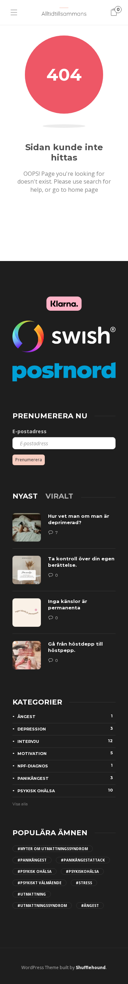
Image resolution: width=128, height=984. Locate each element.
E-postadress (29, 431)
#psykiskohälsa (82, 871)
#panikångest (32, 860)
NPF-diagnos (65, 765)
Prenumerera (28, 460)
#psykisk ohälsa (34, 871)
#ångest (90, 905)
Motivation (65, 753)
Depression (65, 729)
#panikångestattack (83, 860)
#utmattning (31, 894)
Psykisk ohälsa (65, 790)
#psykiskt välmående (39, 882)
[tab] (25, 496)
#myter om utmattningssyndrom (52, 848)
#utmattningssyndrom (42, 905)
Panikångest (65, 778)
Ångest (65, 716)
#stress (84, 882)
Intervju (65, 741)
